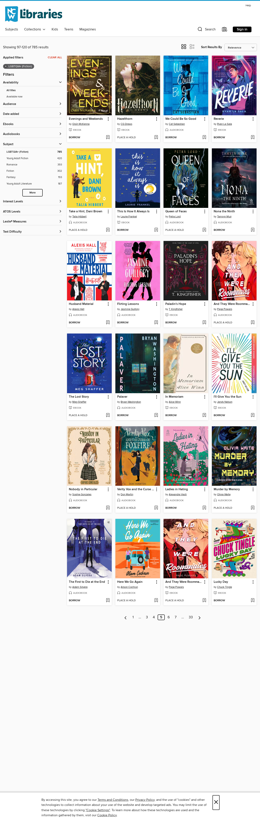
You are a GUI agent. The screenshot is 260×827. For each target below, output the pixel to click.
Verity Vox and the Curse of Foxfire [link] (135, 489)
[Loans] (225, 30)
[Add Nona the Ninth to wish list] (252, 230)
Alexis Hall (78, 309)
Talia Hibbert (79, 216)
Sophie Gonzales (81, 494)
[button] (206, 30)
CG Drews (126, 124)
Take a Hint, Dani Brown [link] (85, 211)
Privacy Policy (145, 800)
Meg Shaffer (79, 402)
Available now (14, 96)
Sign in (242, 29)
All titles (11, 90)
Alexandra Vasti (178, 494)
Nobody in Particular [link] (83, 489)
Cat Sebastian (177, 124)
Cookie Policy (107, 815)
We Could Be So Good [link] (180, 119)
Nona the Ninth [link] (224, 211)
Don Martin (127, 494)
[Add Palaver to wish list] (156, 415)
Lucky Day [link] (221, 582)
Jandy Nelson (224, 402)
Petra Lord (175, 216)
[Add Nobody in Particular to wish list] (107, 508)
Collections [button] (33, 29)
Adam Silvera (80, 587)
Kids (55, 29)
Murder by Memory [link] (227, 489)
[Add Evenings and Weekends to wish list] (107, 137)
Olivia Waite (224, 494)
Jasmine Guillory (130, 309)
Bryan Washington (131, 402)
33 (191, 617)
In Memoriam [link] (174, 397)
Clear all (55, 57)
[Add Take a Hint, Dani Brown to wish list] (107, 230)
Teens (68, 29)
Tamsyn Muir (224, 216)
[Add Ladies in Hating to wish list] (204, 508)
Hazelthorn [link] (124, 119)
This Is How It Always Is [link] (133, 211)
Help (248, 5)
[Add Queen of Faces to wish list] (204, 230)
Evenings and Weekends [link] (86, 119)
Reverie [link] (219, 119)
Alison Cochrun (129, 587)
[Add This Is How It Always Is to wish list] (156, 230)
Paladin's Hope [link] (175, 304)
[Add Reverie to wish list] (252, 137)
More (32, 192)
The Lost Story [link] (79, 397)
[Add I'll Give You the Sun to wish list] (252, 415)
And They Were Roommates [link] (232, 304)
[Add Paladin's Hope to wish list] (204, 322)
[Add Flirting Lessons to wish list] (156, 322)
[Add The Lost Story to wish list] (107, 415)
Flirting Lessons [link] (128, 304)
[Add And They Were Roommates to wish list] (252, 322)
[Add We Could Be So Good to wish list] (204, 137)
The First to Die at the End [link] (87, 582)
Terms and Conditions (113, 800)
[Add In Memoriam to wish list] (204, 415)
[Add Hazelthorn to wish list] (156, 137)
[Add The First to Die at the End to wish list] (107, 600)
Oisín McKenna (81, 124)
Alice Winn (175, 402)
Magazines (87, 29)
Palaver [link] (122, 397)
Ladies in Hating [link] (176, 489)
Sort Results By (211, 47)
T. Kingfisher (176, 309)
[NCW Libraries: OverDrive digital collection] (33, 14)
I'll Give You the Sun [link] (228, 397)
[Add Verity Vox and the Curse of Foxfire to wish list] (156, 508)
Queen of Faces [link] (176, 211)
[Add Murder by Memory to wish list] (252, 508)
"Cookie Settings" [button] (98, 810)
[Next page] (200, 617)
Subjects (11, 29)
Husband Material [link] (81, 304)
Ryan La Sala (224, 124)
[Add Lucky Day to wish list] (252, 600)
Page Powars (224, 309)
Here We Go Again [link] (130, 582)
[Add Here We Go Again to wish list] (156, 600)
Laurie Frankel (129, 216)
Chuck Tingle (224, 587)
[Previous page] (126, 617)
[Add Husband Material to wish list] (107, 322)
